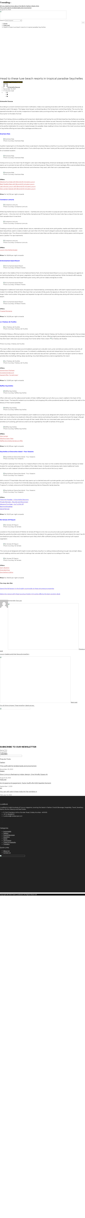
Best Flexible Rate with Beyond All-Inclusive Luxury (17, 184)
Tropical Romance (6, 311)
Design (2, 771)
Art (1, 788)
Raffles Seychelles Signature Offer (11, 441)
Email (2, 752)
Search (2, 20)
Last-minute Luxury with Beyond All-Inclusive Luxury (18, 186)
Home (5, 23)
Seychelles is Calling (6, 572)
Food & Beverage (9, 835)
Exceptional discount (7, 373)
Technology (7, 840)
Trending (6, 844)
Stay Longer (4, 436)
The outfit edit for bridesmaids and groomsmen (18, 766)
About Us (6, 851)
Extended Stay (5, 570)
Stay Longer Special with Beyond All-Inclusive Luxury (18, 189)
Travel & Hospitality (16, 82)
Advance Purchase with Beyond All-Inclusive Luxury (17, 182)
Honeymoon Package (7, 370)
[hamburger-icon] (83, 22)
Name (2, 750)
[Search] (21, 20)
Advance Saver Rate (6, 438)
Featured (6, 25)
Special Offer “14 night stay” (9, 375)
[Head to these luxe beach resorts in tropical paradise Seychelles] (7, 94)
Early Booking (4, 568)
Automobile (7, 831)
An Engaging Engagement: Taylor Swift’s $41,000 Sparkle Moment (25, 783)
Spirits (5, 839)
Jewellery (6, 837)
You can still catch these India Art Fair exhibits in (18, 792)
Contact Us (7, 853)
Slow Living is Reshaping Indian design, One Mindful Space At (24, 774)
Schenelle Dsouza (14, 87)
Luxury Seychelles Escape (8, 250)
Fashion (2, 762)
